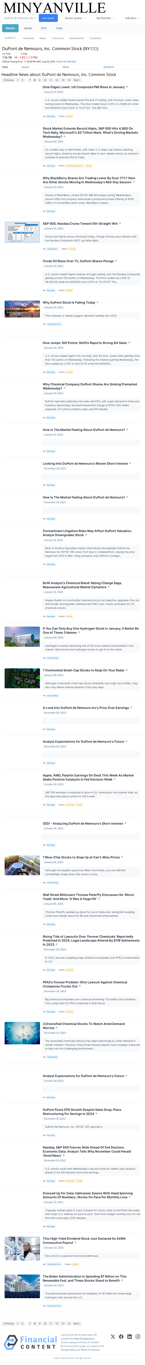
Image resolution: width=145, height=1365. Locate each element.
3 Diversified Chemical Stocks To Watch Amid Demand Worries (84, 1026)
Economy (70, 805)
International (76, 38)
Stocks (28, 28)
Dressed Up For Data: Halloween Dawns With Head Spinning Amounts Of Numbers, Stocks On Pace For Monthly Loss (88, 1195)
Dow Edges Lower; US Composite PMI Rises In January (85, 87)
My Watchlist (103, 18)
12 (57, 80)
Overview (28, 38)
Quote (25, 67)
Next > (77, 80)
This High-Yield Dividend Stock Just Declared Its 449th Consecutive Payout (84, 1240)
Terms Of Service (90, 1349)
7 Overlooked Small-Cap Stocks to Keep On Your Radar (85, 670)
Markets (10, 28)
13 (63, 80)
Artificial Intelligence (75, 166)
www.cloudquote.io (84, 1338)
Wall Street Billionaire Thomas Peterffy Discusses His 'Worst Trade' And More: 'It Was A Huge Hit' (88, 897)
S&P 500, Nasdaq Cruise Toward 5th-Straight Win (82, 223)
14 (69, 80)
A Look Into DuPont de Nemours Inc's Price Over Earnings (87, 708)
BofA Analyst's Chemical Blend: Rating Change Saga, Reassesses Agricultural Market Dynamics (82, 585)
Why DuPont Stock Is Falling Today (71, 302)
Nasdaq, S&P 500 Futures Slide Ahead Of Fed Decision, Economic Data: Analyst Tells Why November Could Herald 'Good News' (87, 1151)
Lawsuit (70, 970)
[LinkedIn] (129, 1342)
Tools (59, 28)
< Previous (8, 80)
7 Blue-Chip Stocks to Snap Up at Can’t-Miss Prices (83, 857)
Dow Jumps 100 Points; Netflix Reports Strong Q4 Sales (86, 343)
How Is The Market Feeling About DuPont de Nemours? (86, 430)
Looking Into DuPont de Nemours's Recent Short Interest (87, 463)
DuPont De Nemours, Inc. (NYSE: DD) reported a (74, 1126)
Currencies (58, 38)
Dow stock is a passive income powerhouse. (72, 1255)
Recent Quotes (73, 18)
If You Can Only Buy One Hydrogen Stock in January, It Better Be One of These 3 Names (91, 630)
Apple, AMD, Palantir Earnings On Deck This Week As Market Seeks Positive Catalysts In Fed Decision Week (88, 777)
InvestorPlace (52, 658)
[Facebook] (121, 1342)
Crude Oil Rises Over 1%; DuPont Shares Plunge (80, 261)
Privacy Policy (68, 1349)
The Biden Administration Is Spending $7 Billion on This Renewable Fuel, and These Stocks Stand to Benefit (85, 1278)
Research (108, 67)
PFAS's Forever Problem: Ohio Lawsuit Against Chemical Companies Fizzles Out (85, 984)
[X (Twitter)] (113, 1342)
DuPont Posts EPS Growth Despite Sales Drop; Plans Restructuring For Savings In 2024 (82, 1112)
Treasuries (95, 38)
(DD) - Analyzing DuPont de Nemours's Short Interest (84, 823)
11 (51, 80)
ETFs (44, 28)
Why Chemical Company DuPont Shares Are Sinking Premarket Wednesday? (90, 386)
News (42, 38)
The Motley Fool (54, 324)
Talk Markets (52, 249)
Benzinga (51, 116)
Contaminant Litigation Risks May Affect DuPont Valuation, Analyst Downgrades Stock (87, 533)
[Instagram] (137, 1342)
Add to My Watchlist (66, 61)
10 (45, 80)
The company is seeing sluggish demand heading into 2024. (81, 315)
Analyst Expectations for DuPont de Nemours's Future (85, 741)
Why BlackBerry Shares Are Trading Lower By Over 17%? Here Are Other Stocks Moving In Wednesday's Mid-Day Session (89, 180)
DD (94, 48)
